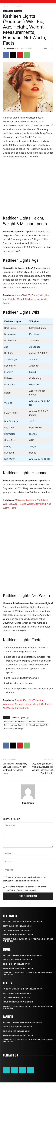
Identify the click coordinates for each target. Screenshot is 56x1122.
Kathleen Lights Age (20, 718)
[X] (13, 55)
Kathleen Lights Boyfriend (15, 721)
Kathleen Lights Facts (37, 721)
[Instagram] (14, 1070)
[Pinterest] (20, 55)
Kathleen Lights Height (13, 725)
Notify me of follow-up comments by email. (26, 886)
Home (5, 6)
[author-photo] (28, 798)
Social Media (16, 6)
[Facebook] (6, 55)
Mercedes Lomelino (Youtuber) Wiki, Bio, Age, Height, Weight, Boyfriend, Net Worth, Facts (27, 504)
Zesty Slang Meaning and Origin (17, 926)
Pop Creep (10, 48)
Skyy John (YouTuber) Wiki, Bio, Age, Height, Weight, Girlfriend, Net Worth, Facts (42, 768)
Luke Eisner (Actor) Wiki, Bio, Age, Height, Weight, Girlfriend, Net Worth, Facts (15, 768)
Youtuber (18, 11)
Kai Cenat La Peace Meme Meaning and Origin (22, 922)
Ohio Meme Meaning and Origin (16, 930)
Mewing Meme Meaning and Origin (18, 935)
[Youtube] (30, 1070)
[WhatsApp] (27, 55)
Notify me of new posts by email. (21, 890)
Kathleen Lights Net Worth (37, 725)
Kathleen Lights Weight (13, 728)
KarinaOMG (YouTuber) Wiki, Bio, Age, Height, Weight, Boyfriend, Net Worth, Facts (26, 299)
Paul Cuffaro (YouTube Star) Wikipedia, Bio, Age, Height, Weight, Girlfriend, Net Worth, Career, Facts (27, 704)
